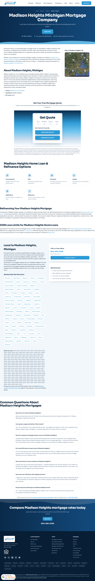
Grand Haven (77, 563)
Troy (24, 333)
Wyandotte (7, 344)
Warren (16, 337)
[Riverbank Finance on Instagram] (15, 557)
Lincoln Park (23, 307)
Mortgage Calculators (57, 539)
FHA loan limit (28, 230)
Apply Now (86, 3)
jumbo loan (51, 232)
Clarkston (34, 281)
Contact (77, 3)
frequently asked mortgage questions (42, 497)
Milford (27, 311)
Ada (57, 563)
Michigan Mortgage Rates (58, 544)
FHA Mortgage (34, 539)
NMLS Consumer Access (31, 574)
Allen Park (7, 278)
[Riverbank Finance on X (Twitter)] (8, 557)
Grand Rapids (8, 563)
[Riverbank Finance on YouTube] (19, 557)
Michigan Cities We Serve (58, 546)
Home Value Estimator (57, 541)
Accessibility (76, 552)
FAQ (74, 546)
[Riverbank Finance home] (10, 3)
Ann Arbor (20, 565)
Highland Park (37, 300)
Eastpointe (36, 289)
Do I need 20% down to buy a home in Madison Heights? (33, 448)
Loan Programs (47, 3)
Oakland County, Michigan (17, 90)
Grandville (29, 563)
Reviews (75, 544)
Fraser (37, 293)
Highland (28, 300)
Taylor (18, 333)
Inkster (19, 304)
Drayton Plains (27, 289)
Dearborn (32, 285)
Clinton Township (9, 285)
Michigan (42, 11)
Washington (24, 337)
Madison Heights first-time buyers (13, 63)
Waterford (33, 337)
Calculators (58, 3)
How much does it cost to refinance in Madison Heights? (33, 461)
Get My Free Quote (70, 257)
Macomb (38, 307)
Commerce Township (22, 285)
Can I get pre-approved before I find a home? (30, 424)
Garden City (8, 296)
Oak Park (7, 318)
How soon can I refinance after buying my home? (30, 474)
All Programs (34, 550)
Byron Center (43, 563)
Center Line (26, 281)
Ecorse (6, 293)
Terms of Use (76, 557)
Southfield (22, 330)
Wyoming (15, 563)
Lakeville (7, 307)
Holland (69, 563)
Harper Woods (36, 296)
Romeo (6, 326)
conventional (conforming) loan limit (80, 228)
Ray (13, 322)
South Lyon (14, 330)
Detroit (18, 289)
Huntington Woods (9, 304)
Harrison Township (9, 300)
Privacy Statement (77, 555)
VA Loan (32, 541)
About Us (75, 539)
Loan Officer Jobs (77, 548)
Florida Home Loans (56, 548)
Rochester (36, 322)
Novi (43, 315)
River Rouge (28, 322)
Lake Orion (37, 304)
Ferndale (23, 293)
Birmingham (41, 278)
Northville (36, 315)
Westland (18, 341)
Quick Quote (55, 550)
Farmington (14, 293)
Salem (6, 330)
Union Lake (31, 333)
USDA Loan (33, 544)
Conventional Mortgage (36, 546)
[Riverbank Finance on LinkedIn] (12, 557)
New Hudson (27, 315)
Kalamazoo (7, 565)
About (71, 3)
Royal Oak (29, 326)
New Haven (18, 315)
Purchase (30, 3)
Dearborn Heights (9, 289)
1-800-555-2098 (73, 497)
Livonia (31, 307)
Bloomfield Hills (9, 281)
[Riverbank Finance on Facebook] (5, 557)
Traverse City (8, 568)
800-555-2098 (57, 251)
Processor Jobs (76, 550)
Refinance (38, 3)
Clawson (42, 281)
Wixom (35, 341)
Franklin (30, 293)
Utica (38, 333)
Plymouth (40, 318)
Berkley (33, 278)
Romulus (14, 326)
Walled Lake (8, 337)
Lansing (14, 565)
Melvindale (19, 311)
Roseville (21, 326)
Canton (18, 281)
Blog (66, 3)
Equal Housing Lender (37, 577)
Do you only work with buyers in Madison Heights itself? (33, 487)
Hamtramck (27, 296)
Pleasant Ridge (31, 318)
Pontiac (7, 322)
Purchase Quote (47, 132)
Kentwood (22, 563)
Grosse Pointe (17, 296)
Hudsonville (51, 563)
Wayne (40, 337)
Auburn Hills (17, 278)
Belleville (25, 278)
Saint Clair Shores (39, 326)
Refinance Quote (47, 138)
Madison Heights (9, 311)
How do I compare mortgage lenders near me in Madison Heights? (36, 435)
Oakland (48, 11)
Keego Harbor (27, 304)
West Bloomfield (9, 341)
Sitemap (45, 577)
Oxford (22, 318)
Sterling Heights (9, 333)
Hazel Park (20, 300)
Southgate (31, 330)
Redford (19, 322)
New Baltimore (8, 315)
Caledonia (36, 563)
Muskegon (84, 563)
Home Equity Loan (35, 548)
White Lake (27, 341)
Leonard (15, 307)
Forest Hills (63, 563)
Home (37, 11)
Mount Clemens (36, 311)
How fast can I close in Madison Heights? (28, 413)
